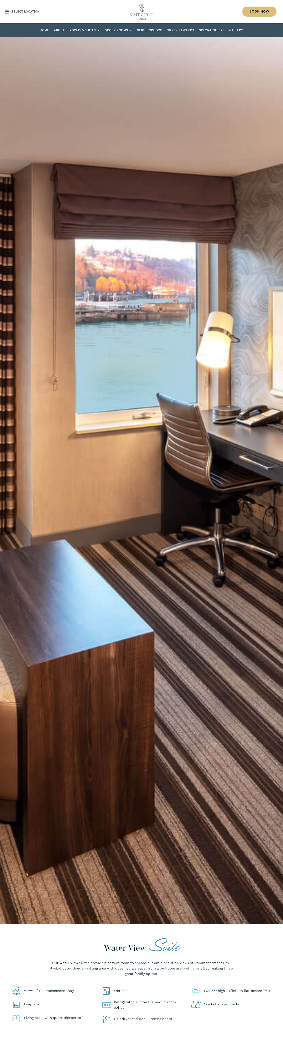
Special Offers (211, 30)
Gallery (236, 30)
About (59, 30)
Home (44, 30)
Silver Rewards (180, 30)
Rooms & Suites (82, 30)
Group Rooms (116, 30)
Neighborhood (149, 30)
